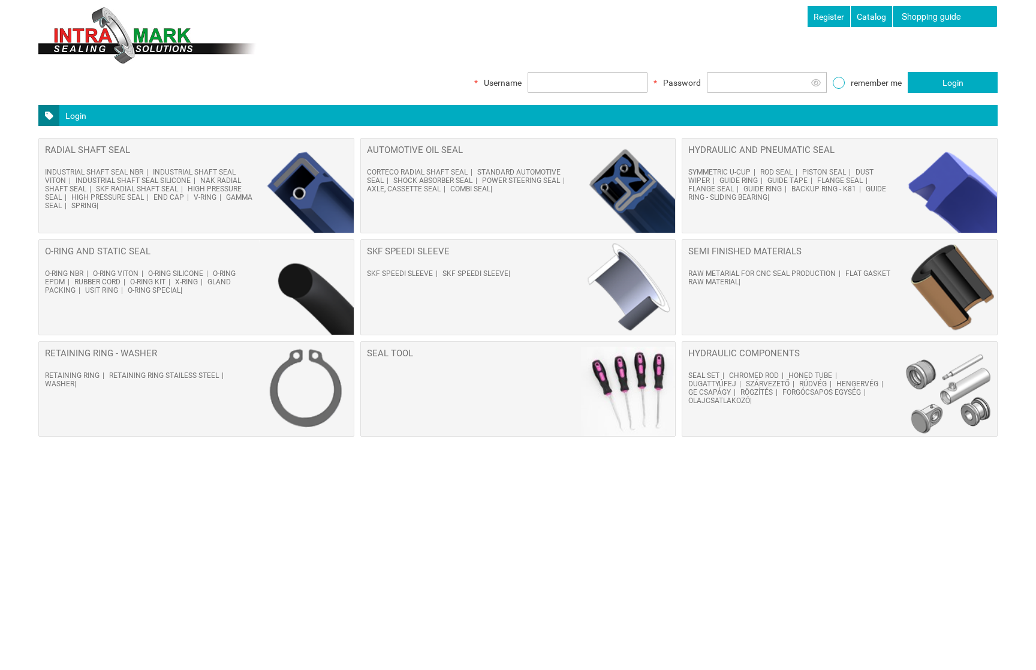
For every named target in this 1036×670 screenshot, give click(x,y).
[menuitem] (945, 16)
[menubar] (945, 16)
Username (503, 83)
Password (682, 83)
